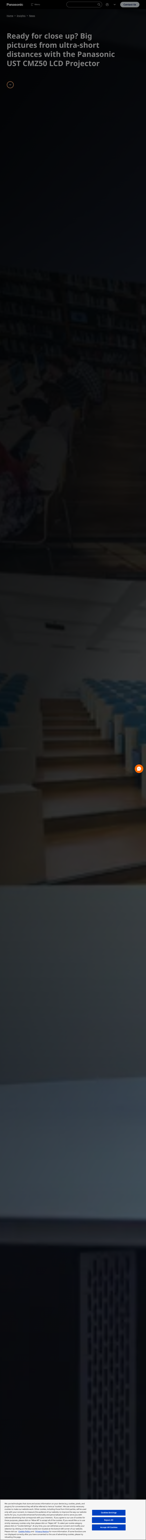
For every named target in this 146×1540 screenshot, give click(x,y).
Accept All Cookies (108, 1527)
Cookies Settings (108, 1512)
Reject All (108, 1520)
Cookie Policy (24, 1531)
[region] (73, 1519)
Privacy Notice (42, 1531)
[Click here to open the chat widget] (139, 768)
